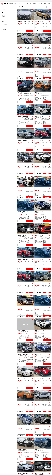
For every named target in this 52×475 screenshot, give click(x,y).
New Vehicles (29, 3)
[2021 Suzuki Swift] (25, 371)
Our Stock (34, 3)
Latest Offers (40, 3)
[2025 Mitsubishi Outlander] (42, 109)
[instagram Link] (50, 0)
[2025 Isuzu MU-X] (42, 395)
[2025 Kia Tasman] (25, 62)
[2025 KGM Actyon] (42, 14)
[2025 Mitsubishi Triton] (42, 86)
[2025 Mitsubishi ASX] (42, 157)
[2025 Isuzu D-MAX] (25, 324)
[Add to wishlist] (32, 21)
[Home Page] (2, 3)
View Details (21, 30)
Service (45, 3)
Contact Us (29, 30)
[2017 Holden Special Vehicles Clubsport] (25, 86)
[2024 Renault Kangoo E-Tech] (25, 14)
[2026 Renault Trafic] (25, 419)
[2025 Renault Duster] (25, 38)
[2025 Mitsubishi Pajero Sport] (25, 109)
